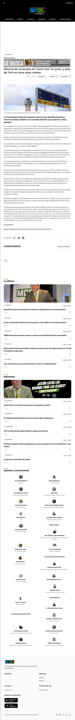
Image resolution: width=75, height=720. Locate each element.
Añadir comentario (64, 246)
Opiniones (42, 19)
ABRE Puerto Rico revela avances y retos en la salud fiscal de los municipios (35, 335)
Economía (31, 19)
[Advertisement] (37, 35)
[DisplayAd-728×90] (37, 63)
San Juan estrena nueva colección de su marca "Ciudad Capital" (30, 364)
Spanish (41, 677)
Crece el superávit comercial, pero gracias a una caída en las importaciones (35, 322)
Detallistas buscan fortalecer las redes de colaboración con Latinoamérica (34, 309)
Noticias (20, 19)
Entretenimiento (65, 19)
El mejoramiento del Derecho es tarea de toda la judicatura (28, 418)
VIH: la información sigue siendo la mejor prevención (26, 431)
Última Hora (9, 19)
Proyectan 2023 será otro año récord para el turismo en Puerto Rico (27, 229)
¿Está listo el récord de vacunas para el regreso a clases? (27, 405)
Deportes (53, 19)
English (41, 680)
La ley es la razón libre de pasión (17, 459)
